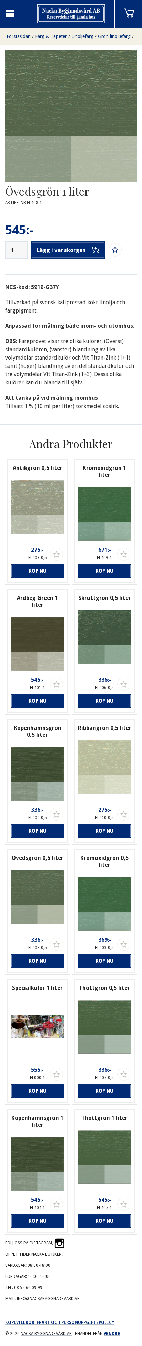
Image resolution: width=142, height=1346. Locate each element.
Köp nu (38, 571)
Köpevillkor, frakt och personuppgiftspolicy (59, 1322)
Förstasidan (19, 36)
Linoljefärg (82, 36)
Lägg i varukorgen (61, 250)
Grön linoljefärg (114, 36)
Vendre (112, 1333)
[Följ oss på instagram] (59, 1243)
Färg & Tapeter (51, 36)
